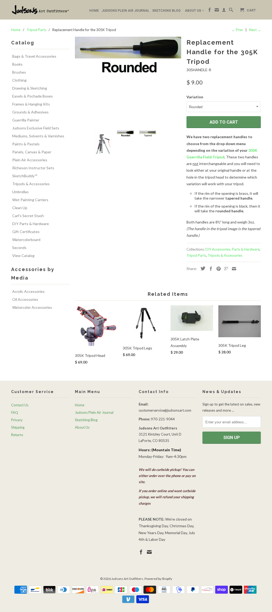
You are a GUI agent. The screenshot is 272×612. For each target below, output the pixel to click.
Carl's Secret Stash (28, 215)
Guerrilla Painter (25, 120)
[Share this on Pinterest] (217, 269)
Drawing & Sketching (29, 88)
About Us (194, 10)
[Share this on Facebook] (209, 269)
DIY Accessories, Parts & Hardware (232, 249)
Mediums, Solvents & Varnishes (38, 136)
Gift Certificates (26, 231)
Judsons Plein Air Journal (125, 10)
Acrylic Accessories (28, 291)
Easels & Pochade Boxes (32, 96)
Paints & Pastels (26, 144)
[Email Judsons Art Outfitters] (217, 11)
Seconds (19, 247)
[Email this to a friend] (232, 269)
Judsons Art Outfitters (127, 579)
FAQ (14, 412)
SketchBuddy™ (24, 176)
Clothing (19, 80)
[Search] (231, 11)
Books (17, 64)
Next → (255, 30)
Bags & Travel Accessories (34, 56)
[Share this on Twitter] (201, 268)
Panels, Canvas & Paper (31, 152)
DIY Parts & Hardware (30, 223)
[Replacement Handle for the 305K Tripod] (128, 81)
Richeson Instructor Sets (33, 168)
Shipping (17, 427)
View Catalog (23, 255)
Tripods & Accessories (31, 184)
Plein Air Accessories (29, 160)
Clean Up (19, 207)
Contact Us (19, 405)
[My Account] (224, 11)
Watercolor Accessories (32, 307)
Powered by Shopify (158, 579)
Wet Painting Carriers (30, 199)
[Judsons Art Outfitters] (40, 9)
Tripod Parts (196, 255)
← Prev (237, 30)
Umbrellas (20, 191)
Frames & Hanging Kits (31, 104)
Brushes (19, 72)
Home (94, 10)
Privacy (17, 420)
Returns (17, 435)
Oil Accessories (25, 299)
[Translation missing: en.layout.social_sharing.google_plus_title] (225, 269)
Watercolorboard (26, 239)
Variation (194, 97)
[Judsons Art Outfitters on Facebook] (209, 11)
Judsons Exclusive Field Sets (35, 128)
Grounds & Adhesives (30, 112)
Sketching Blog (166, 10)
